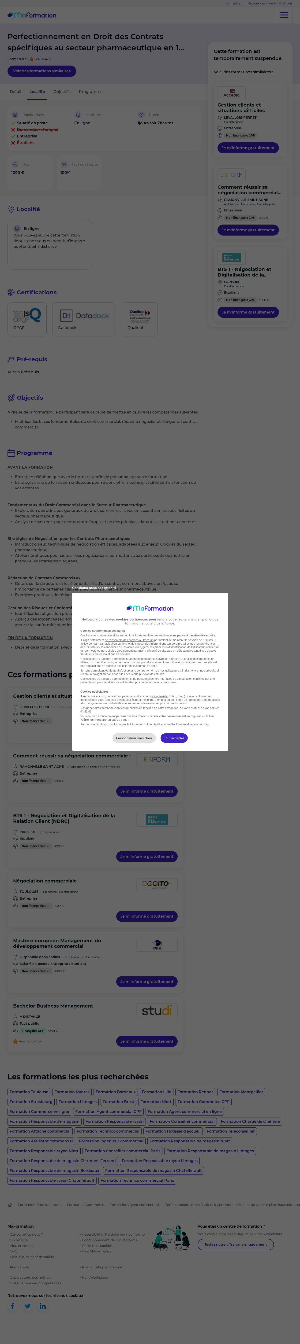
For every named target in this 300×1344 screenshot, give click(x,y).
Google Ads (159, 696)
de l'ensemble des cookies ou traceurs (129, 640)
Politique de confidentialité (143, 724)
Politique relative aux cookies (190, 724)
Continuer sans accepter (92, 588)
